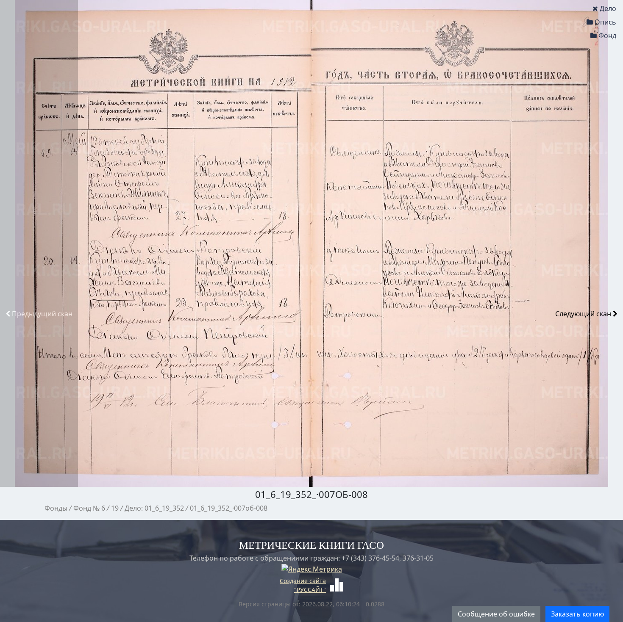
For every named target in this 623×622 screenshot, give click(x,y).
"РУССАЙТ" (310, 590)
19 (115, 508)
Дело (608, 8)
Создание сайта (303, 581)
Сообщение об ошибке (496, 614)
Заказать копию (577, 614)
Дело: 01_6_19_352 (154, 508)
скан (42, 313)
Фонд (607, 35)
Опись (605, 22)
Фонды (55, 508)
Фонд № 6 (89, 508)
